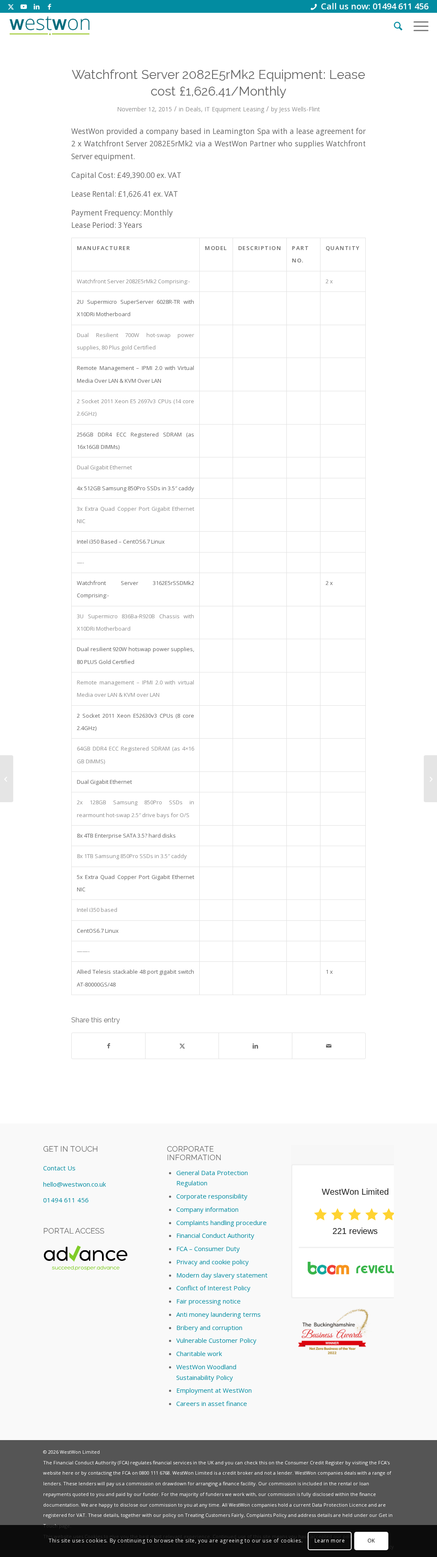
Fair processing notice (208, 1301)
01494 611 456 (66, 1200)
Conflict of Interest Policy (213, 1287)
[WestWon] (49, 25)
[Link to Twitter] (11, 6)
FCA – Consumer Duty (208, 1248)
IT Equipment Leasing (234, 109)
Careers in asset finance (211, 1403)
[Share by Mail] (328, 1046)
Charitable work (199, 1353)
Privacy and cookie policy (212, 1261)
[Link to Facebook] (49, 6)
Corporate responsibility (212, 1196)
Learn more (330, 1540)
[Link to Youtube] (23, 6)
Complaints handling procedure (221, 1222)
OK (371, 1540)
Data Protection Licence (339, 1505)
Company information (207, 1209)
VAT (80, 1515)
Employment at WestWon (214, 1390)
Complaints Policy (266, 1515)
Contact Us (59, 1168)
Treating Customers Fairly (214, 1515)
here (67, 1473)
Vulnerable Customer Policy (216, 1340)
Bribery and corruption (209, 1327)
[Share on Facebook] (108, 1046)
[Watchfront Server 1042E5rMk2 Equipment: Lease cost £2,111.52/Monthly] (6, 778)
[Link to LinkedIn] (36, 6)
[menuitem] (398, 25)
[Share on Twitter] (182, 1046)
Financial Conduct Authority (215, 1235)
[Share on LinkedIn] (255, 1046)
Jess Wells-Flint (299, 109)
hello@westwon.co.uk (74, 1184)
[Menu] (418, 25)
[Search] (398, 25)
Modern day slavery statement (222, 1275)
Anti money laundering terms (218, 1314)
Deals (193, 109)
